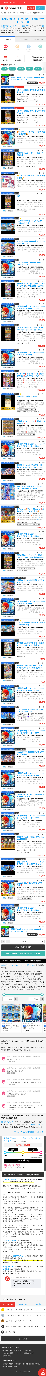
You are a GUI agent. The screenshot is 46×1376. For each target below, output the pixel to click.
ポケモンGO (10, 1332)
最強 (4, 69)
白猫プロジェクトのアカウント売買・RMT (17, 965)
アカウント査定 (38, 39)
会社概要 (5, 1350)
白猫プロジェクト (8, 1122)
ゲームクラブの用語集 (21, 1353)
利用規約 (18, 1364)
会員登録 (31, 8)
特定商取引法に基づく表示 (31, 1364)
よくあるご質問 (7, 1353)
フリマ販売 (7, 39)
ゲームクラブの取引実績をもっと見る (29, 1132)
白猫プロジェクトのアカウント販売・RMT (15, 26)
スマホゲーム (7, 1304)
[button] (45, 1153)
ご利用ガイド (28, 1350)
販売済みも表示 (38, 60)
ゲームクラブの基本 (16, 1350)
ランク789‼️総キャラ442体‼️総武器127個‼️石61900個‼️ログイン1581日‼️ (31, 376)
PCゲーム (23, 1304)
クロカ (29, 69)
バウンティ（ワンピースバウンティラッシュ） (24, 1315)
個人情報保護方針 (8, 1364)
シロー (38, 69)
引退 (18, 196)
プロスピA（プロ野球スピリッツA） (19, 1310)
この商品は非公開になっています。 (15, 2)
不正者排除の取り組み (9, 1366)
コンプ (21, 69)
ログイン (40, 8)
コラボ (12, 69)
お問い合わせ (6, 1356)
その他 (38, 1304)
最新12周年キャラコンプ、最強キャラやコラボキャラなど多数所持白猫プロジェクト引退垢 (30, 557)
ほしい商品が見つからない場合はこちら (21, 953)
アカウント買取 (23, 39)
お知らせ (33, 1353)
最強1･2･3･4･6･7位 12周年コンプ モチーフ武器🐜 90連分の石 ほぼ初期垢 (31, 286)
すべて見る (23, 1339)
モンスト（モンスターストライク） (19, 1321)
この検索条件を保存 (23, 947)
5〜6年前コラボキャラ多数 (27, 396)
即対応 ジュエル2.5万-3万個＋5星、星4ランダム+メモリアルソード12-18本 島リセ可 (31, 467)
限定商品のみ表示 (39, 57)
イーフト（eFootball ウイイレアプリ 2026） (23, 1326)
